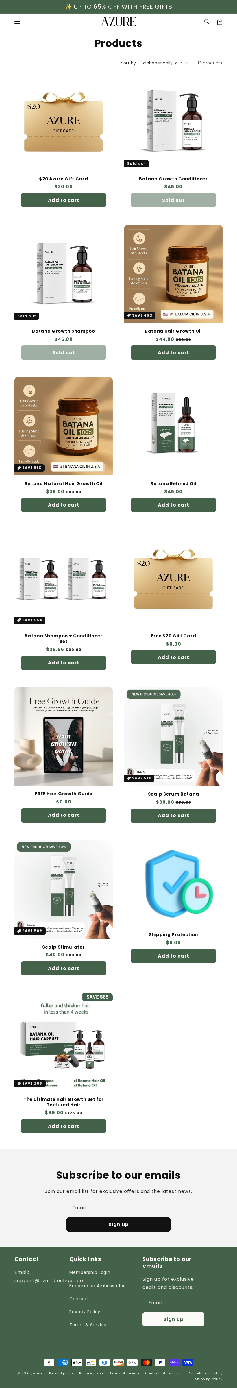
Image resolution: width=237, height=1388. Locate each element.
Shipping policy (209, 1379)
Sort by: (129, 63)
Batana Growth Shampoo (63, 331)
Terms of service (125, 1373)
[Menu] (17, 21)
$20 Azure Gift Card (63, 179)
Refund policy (61, 1373)
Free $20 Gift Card (173, 636)
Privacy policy (91, 1373)
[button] (207, 21)
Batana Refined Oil (173, 484)
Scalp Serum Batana (173, 794)
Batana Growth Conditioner (173, 179)
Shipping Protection (173, 935)
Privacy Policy (84, 1312)
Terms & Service (88, 1325)
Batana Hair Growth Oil (173, 331)
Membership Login (89, 1272)
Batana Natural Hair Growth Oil (64, 484)
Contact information (163, 1373)
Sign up (118, 1224)
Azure (38, 1373)
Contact (78, 1299)
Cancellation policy (205, 1373)
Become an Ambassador (97, 1286)
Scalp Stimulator (63, 947)
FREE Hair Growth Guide (63, 794)
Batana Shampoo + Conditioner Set (63, 638)
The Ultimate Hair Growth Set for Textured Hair (63, 1102)
